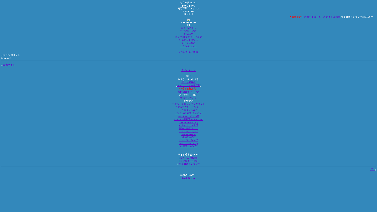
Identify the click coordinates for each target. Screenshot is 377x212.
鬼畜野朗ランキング (189, 164)
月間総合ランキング (188, 91)
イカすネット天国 (188, 125)
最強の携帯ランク (188, 128)
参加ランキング (188, 98)
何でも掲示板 (188, 82)
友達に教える (188, 70)
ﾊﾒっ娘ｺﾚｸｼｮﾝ (188, 137)
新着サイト (9, 64)
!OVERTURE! (188, 134)
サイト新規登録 (188, 157)
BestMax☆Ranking (188, 143)
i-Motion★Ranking (189, 122)
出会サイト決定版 (188, 40)
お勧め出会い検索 (188, 52)
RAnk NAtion (188, 178)
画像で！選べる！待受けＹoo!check (318, 17)
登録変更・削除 (188, 160)
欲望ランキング (188, 146)
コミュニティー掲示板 (188, 85)
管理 (372, 169)
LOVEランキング (188, 131)
